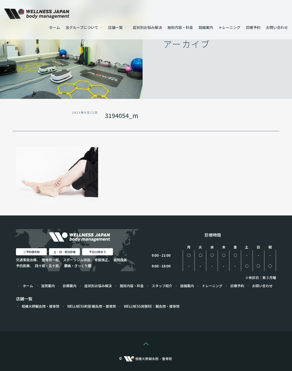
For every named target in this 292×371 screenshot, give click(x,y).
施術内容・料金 (180, 27)
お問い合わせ (277, 27)
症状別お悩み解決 (147, 27)
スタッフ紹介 (162, 285)
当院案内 (48, 285)
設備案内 (205, 27)
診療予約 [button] (253, 27)
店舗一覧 (116, 27)
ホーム (54, 27)
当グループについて (82, 27)
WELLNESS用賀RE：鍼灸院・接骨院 (152, 306)
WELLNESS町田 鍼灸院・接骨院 (91, 306)
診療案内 (69, 285)
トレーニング (229, 27)
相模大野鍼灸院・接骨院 (40, 306)
